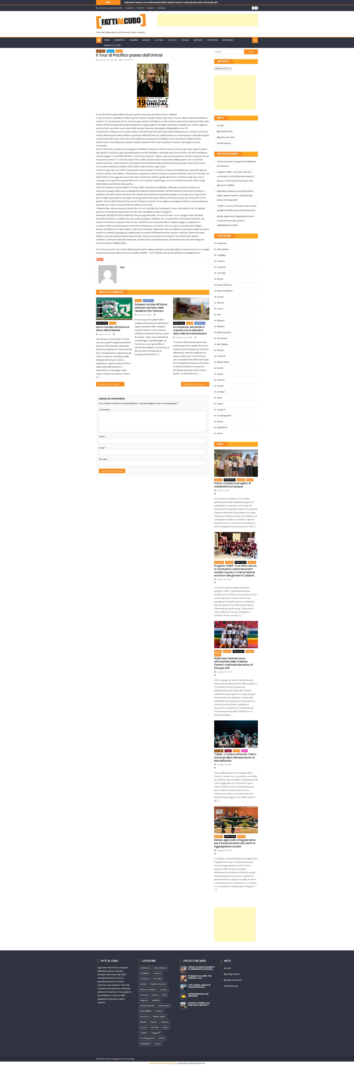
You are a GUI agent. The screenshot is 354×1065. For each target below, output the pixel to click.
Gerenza (129, 8)
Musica (110, 51)
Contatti (139, 8)
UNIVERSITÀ (119, 40)
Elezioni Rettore (224, 285)
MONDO (146, 40)
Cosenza (221, 267)
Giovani (220, 302)
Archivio (198, 40)
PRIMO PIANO (102, 323)
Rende (220, 368)
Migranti (221, 320)
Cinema (221, 261)
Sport (219, 397)
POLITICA (172, 40)
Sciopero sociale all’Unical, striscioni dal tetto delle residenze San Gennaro (151, 307)
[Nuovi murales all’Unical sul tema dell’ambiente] (114, 308)
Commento (104, 409)
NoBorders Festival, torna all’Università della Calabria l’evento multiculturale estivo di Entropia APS (235, 195)
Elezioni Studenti (225, 290)
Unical (119, 51)
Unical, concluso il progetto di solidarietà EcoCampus (236, 163)
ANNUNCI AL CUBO (112, 45)
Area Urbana (223, 249)
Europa (220, 296)
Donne (220, 279)
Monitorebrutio (224, 332)
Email (102, 448)
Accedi (220, 125)
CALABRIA (133, 40)
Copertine (212, 40)
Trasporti (221, 409)
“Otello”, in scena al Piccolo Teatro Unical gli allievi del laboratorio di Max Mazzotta (164, 3)
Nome (102, 436)
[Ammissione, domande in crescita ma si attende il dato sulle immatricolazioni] (191, 308)
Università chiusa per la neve (196, 384)
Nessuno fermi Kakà (109, 384)
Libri (219, 314)
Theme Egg (129, 1059)
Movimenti (222, 338)
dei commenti (226, 137)
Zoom (220, 433)
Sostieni (150, 8)
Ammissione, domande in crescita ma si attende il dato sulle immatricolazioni (190, 330)
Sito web (103, 459)
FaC (122, 267)
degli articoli (224, 131)
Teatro (220, 403)
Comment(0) (128, 60)
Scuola (220, 386)
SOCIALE (185, 40)
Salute (220, 374)
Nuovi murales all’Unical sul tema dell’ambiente (112, 328)
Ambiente (222, 243)
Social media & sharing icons (163, 1063)
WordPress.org (224, 143)
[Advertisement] (207, 20)
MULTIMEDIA (227, 40)
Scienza (220, 380)
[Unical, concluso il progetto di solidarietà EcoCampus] (236, 463)
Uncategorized (224, 415)
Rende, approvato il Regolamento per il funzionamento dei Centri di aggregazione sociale (235, 221)
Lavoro (220, 308)
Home (107, 40)
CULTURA (159, 40)
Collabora (161, 8)
